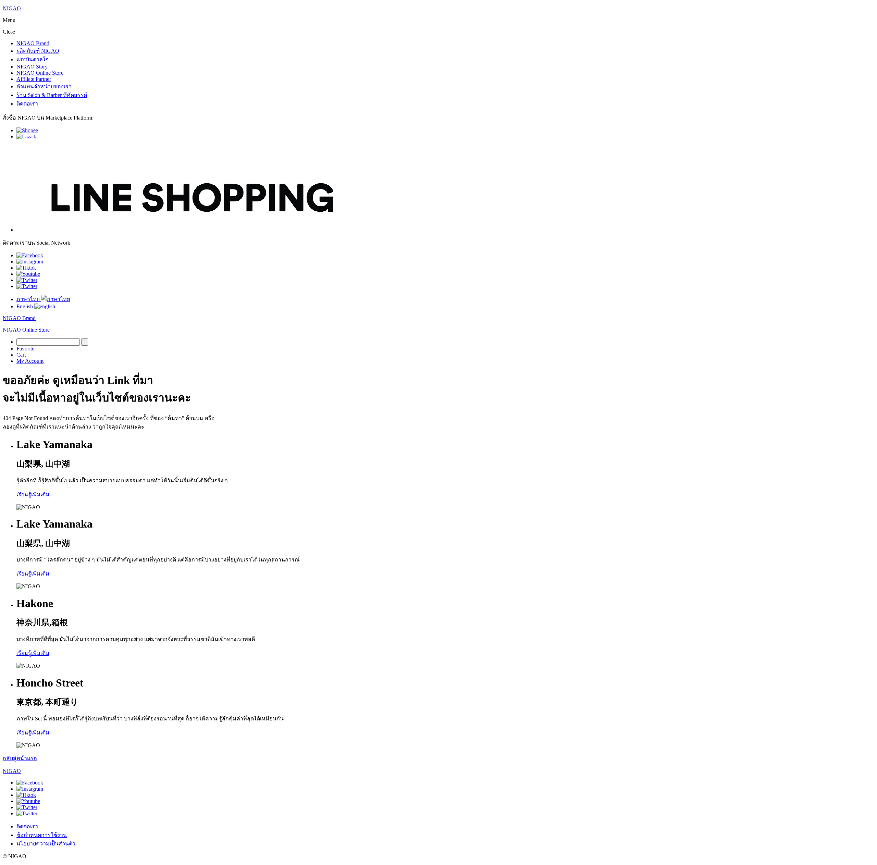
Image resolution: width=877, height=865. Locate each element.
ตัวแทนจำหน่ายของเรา (44, 86)
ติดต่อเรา (27, 104)
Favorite (25, 348)
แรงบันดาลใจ (32, 59)
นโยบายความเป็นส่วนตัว (45, 844)
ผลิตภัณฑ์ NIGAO (37, 51)
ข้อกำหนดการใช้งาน (41, 835)
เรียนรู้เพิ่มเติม (32, 494)
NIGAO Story (32, 67)
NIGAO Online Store (39, 73)
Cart (21, 355)
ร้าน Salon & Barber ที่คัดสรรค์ (51, 95)
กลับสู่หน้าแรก (20, 758)
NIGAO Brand (32, 43)
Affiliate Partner (33, 79)
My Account (30, 361)
